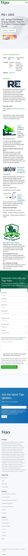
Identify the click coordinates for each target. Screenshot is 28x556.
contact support (18, 339)
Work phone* (4, 311)
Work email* (4, 304)
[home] (5, 2)
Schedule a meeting (9, 30)
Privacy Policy (14, 360)
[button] (26, 2)
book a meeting (20, 108)
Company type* (5, 324)
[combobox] (4, 554)
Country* (3, 330)
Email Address (4, 404)
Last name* (4, 298)
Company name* (5, 318)
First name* (4, 292)
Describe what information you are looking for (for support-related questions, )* (13, 338)
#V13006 (13, 108)
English (3, 554)
